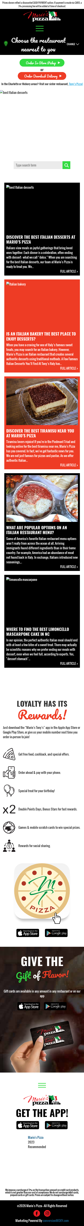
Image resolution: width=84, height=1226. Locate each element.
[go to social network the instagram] (47, 1213)
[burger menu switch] (40, 28)
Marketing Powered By (42, 1220)
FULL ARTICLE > (69, 271)
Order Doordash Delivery (40, 76)
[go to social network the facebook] (36, 1213)
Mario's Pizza (35, 1137)
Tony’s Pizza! (76, 84)
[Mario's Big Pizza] (41, 16)
